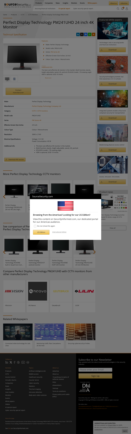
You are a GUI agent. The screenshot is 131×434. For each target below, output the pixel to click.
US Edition (41, 232)
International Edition (59, 232)
